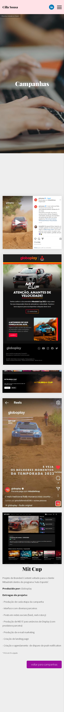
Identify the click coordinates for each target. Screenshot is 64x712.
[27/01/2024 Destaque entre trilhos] (32, 381)
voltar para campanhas (44, 664)
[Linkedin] (51, 7)
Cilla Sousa (10, 7)
